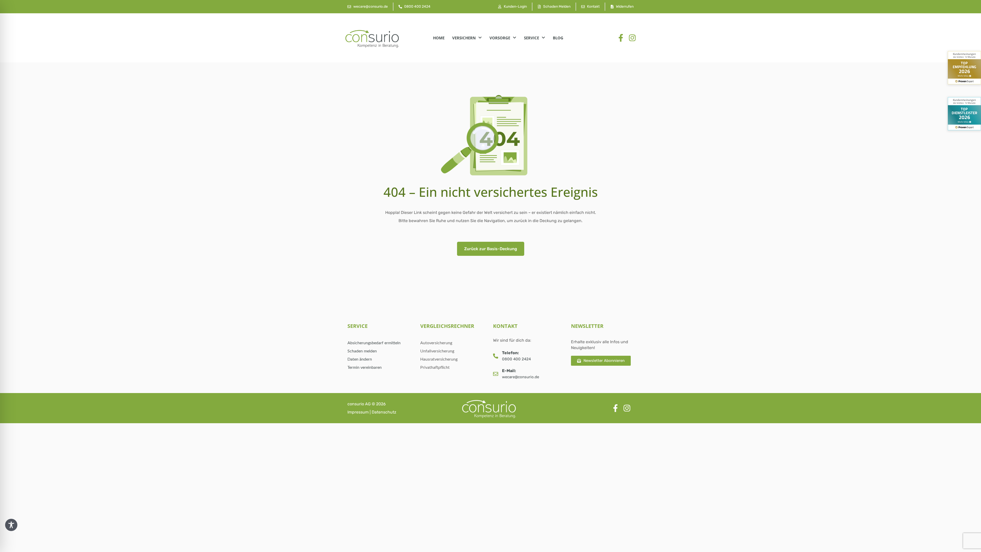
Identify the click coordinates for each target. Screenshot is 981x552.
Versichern (464, 37)
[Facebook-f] (621, 38)
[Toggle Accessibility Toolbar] (11, 525)
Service (531, 37)
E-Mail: (509, 370)
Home (439, 37)
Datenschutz (384, 412)
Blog (558, 37)
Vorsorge (499, 37)
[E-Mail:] (495, 373)
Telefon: (510, 352)
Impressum (358, 412)
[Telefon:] (495, 356)
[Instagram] (632, 38)
